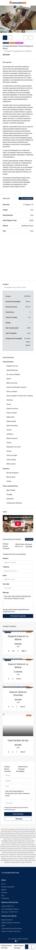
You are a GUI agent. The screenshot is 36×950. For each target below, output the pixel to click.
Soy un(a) (6, 584)
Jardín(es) (9, 434)
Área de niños (10, 477)
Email (4, 575)
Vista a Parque (11, 460)
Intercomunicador (12, 425)
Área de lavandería (12, 473)
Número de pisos (12, 438)
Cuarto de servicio (12, 408)
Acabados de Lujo (12, 366)
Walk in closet (11, 464)
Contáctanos (5, 898)
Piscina (8, 442)
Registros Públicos (6, 920)
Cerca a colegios (11, 391)
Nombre (5, 558)
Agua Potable (10, 490)
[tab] (5, 37)
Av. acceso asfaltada (13, 374)
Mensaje (6, 592)
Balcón (8, 379)
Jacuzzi (9, 430)
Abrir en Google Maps (26, 198)
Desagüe (9, 494)
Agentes (3, 889)
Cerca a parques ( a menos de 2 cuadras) (19, 396)
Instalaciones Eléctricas (14, 503)
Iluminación (10, 499)
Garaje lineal (10, 417)
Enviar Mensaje (18, 814)
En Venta (12, 42)
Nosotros (4, 892)
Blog (2, 895)
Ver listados (29, 539)
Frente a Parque (11, 413)
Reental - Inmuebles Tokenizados (10, 931)
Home (3, 884)
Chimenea (9, 400)
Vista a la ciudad (11, 455)
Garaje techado (11, 421)
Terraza (8, 451)
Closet (8, 404)
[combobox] (18, 588)
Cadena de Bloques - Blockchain (10, 922)
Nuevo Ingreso (19, 42)
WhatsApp (29, 546)
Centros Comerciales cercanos (16, 387)
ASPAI (3, 925)
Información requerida (18, 616)
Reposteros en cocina (13, 447)
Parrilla (8, 481)
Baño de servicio (11, 383)
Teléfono (6, 567)
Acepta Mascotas (12, 370)
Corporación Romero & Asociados (11, 928)
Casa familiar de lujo (18, 740)
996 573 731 (19, 546)
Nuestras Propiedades (7, 887)
